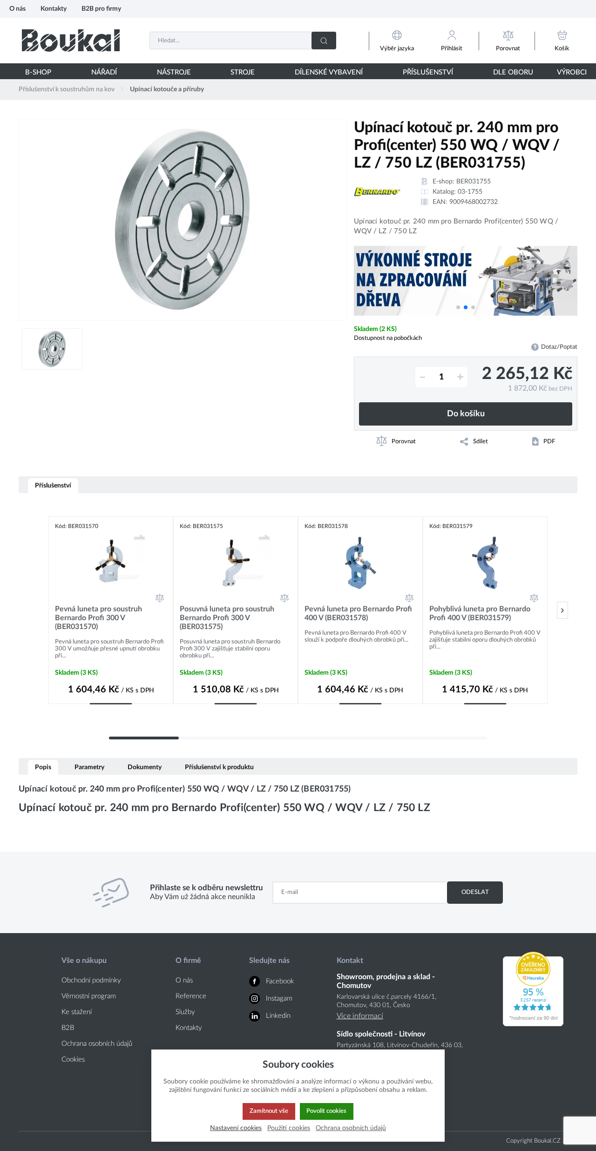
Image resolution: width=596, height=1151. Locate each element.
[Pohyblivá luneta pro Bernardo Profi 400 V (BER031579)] (485, 562)
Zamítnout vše (269, 1111)
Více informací (360, 1016)
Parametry (89, 767)
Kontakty (54, 8)
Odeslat (475, 892)
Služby (185, 1012)
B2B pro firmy (101, 8)
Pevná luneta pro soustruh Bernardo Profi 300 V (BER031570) (98, 617)
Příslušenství (53, 485)
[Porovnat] (160, 598)
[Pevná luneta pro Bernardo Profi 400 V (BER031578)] (360, 562)
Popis (43, 767)
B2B (67, 1027)
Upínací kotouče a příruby (167, 89)
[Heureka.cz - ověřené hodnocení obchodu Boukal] (533, 1024)
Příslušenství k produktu (219, 767)
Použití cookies (288, 1127)
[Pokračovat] (562, 610)
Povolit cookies (326, 1111)
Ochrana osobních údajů (96, 1043)
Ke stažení (76, 1012)
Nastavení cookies (236, 1127)
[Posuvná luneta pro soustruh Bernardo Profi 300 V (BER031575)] (235, 562)
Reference (191, 996)
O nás (17, 8)
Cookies (73, 1059)
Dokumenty (145, 767)
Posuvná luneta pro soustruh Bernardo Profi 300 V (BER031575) (227, 617)
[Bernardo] (377, 191)
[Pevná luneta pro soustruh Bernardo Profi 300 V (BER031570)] (111, 562)
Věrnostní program (88, 996)
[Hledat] (324, 40)
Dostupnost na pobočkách (388, 338)
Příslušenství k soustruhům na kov (67, 89)
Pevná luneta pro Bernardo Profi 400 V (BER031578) (358, 613)
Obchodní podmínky (91, 980)
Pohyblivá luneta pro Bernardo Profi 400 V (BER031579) (479, 613)
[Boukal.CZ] (71, 40)
